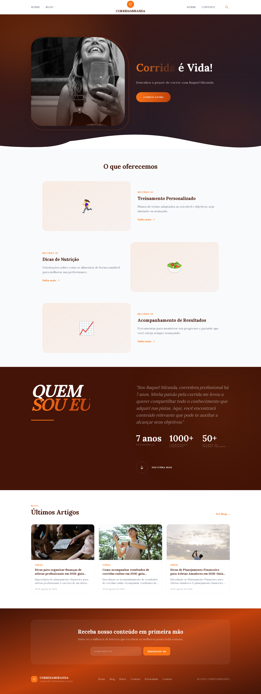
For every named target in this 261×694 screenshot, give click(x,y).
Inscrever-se (157, 651)
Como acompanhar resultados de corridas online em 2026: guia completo (125, 573)
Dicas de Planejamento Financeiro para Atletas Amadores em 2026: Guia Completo (196, 573)
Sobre (191, 7)
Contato (208, 7)
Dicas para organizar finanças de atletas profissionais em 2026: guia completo (59, 573)
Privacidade (151, 679)
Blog (49, 7)
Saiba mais (144, 219)
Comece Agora (153, 97)
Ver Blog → (223, 514)
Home (35, 7)
